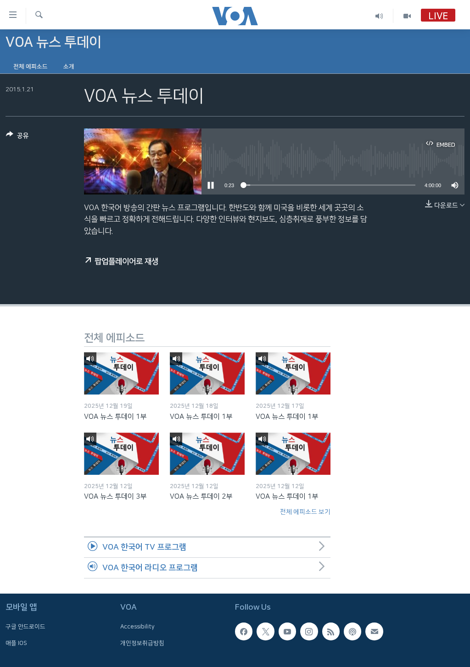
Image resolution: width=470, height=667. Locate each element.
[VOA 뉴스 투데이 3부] (121, 454)
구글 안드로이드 (25, 626)
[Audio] (379, 16)
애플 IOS (16, 642)
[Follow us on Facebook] (243, 631)
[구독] (374, 631)
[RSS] (331, 631)
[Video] (407, 16)
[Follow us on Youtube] (287, 631)
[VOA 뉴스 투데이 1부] (121, 373)
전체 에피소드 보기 (305, 512)
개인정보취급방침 (142, 642)
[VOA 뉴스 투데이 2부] (207, 454)
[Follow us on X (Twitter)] (265, 631)
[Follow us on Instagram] (309, 631)
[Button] (17, 137)
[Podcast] (352, 631)
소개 (68, 66)
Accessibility (137, 626)
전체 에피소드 (30, 66)
